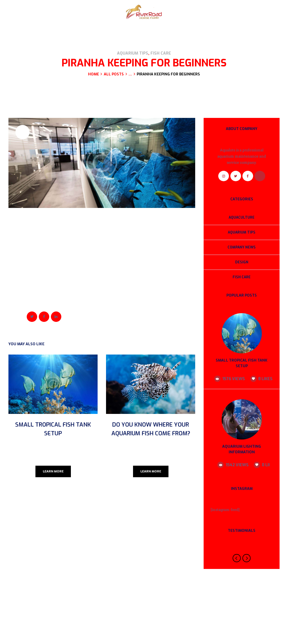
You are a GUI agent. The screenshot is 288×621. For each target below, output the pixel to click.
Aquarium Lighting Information (241, 449)
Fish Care (160, 53)
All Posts (114, 74)
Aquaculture (242, 217)
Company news (242, 247)
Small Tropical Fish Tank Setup (53, 429)
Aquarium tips (132, 53)
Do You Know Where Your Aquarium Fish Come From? (150, 429)
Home (93, 74)
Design (241, 262)
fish (21, 307)
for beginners (38, 307)
